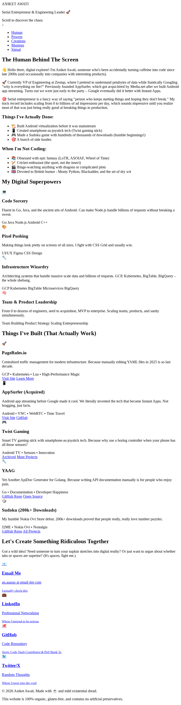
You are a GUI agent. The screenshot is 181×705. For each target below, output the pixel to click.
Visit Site (8, 378)
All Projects (31, 531)
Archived (9, 457)
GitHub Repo (12, 496)
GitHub (22, 418)
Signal (16, 49)
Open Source (33, 496)
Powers (16, 37)
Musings (17, 45)
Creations (18, 41)
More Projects (27, 457)
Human (16, 32)
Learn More (25, 378)
